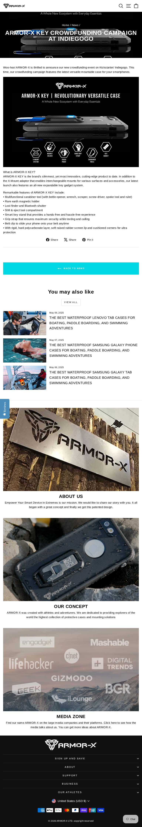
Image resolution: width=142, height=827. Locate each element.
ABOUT (70, 767)
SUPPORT (69, 775)
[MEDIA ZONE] (71, 669)
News (75, 25)
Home (65, 25)
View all (71, 302)
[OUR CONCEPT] (71, 559)
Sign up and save (70, 758)
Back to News (73, 268)
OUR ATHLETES (70, 792)
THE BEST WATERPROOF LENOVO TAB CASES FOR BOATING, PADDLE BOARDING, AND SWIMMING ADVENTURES (92, 323)
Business (70, 783)
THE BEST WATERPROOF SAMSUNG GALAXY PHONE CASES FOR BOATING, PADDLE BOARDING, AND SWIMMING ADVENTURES (93, 350)
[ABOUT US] (71, 449)
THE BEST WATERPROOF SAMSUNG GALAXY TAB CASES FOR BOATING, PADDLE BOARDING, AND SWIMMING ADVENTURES (90, 377)
